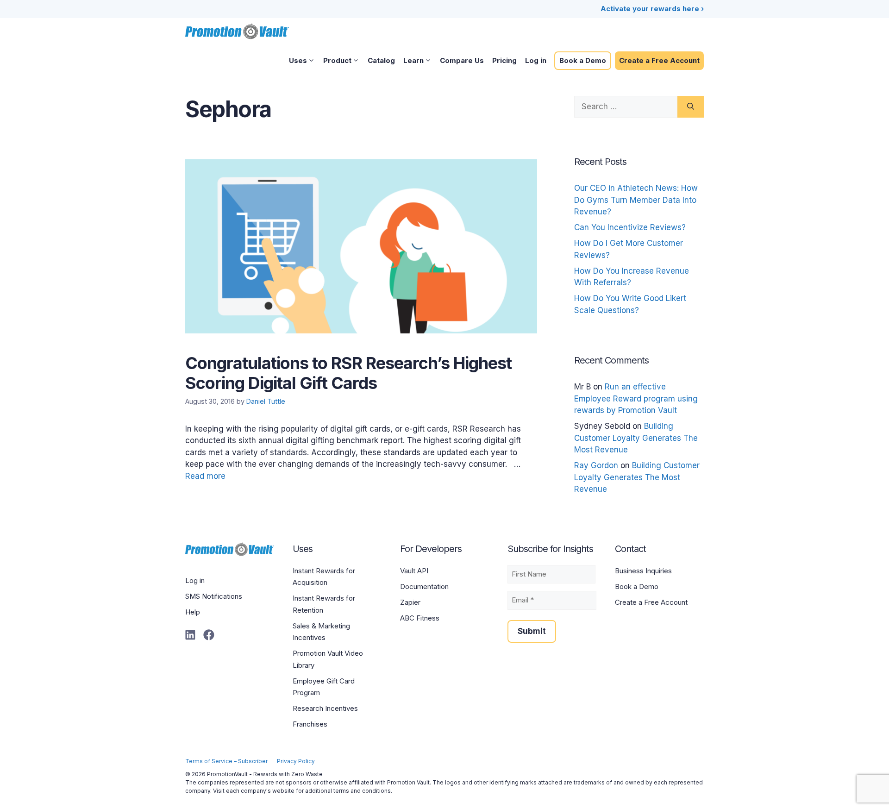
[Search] (690, 107)
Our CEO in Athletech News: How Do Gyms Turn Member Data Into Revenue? (636, 199)
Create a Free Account (659, 60)
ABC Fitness (419, 618)
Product (337, 60)
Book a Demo (582, 60)
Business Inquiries (643, 570)
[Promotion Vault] (237, 31)
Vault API (414, 570)
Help (192, 612)
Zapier (410, 602)
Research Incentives (325, 708)
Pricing (504, 60)
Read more (205, 476)
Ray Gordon (596, 465)
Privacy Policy (296, 761)
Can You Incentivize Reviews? (630, 227)
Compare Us (462, 60)
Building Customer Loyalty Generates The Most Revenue (636, 437)
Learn (413, 60)
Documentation (424, 586)
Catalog (381, 60)
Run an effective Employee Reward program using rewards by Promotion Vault (636, 398)
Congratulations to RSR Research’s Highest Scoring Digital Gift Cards (348, 373)
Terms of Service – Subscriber (226, 761)
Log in (535, 60)
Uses (298, 60)
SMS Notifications (213, 596)
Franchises (310, 724)
